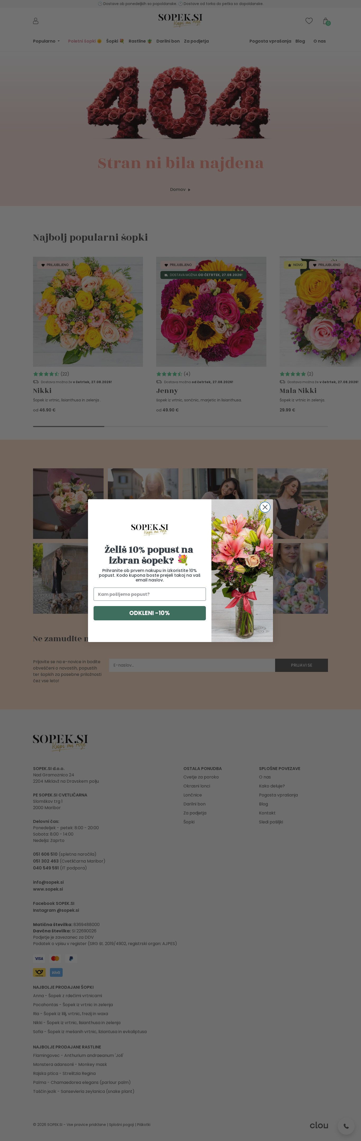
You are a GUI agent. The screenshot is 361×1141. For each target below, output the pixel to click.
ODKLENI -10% (149, 613)
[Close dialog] (265, 507)
